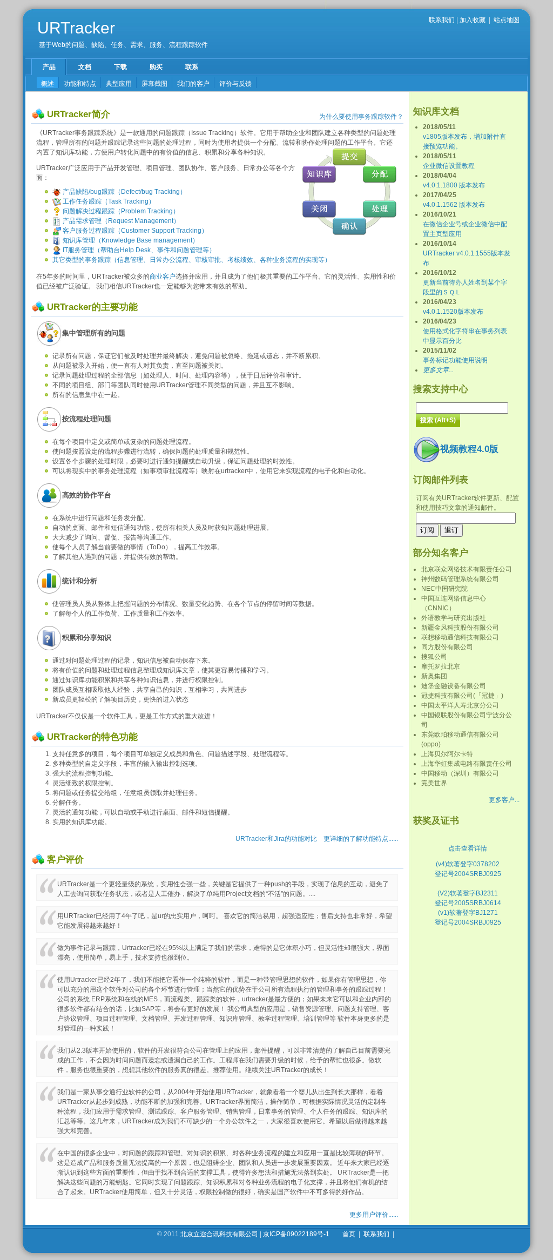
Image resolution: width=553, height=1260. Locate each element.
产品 (49, 67)
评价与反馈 (235, 83)
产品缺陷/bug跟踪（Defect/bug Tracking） (123, 192)
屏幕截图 (154, 83)
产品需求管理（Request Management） (120, 221)
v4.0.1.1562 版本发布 (454, 204)
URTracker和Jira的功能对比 (276, 839)
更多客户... (504, 800)
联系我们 (442, 20)
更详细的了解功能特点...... (360, 839)
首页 (348, 1234)
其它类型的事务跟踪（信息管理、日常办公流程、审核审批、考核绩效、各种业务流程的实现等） (191, 260)
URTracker (76, 28)
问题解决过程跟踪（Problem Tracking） (120, 211)
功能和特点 (80, 83)
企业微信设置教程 (449, 166)
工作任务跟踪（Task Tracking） (108, 201)
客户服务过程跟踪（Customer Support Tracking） (134, 230)
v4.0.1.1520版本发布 (453, 311)
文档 (84, 67)
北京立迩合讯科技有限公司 (219, 1234)
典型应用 (119, 83)
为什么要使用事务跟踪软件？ (361, 116)
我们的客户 (193, 83)
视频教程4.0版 (469, 449)
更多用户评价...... (373, 1214)
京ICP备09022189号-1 (296, 1234)
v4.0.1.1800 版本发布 (454, 185)
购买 (156, 67)
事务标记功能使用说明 (455, 360)
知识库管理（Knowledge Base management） (130, 240)
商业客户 (163, 276)
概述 (47, 83)
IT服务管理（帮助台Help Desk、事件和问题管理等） (138, 250)
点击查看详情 (467, 848)
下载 (120, 67)
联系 (191, 67)
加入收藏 (472, 20)
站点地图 (507, 20)
